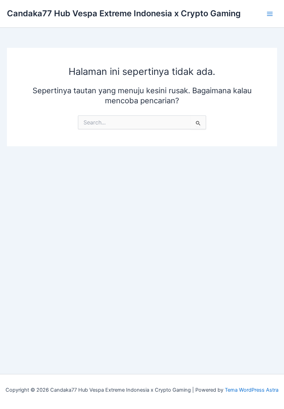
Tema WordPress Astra (251, 390)
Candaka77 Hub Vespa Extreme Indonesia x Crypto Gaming (124, 13)
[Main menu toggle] (270, 14)
